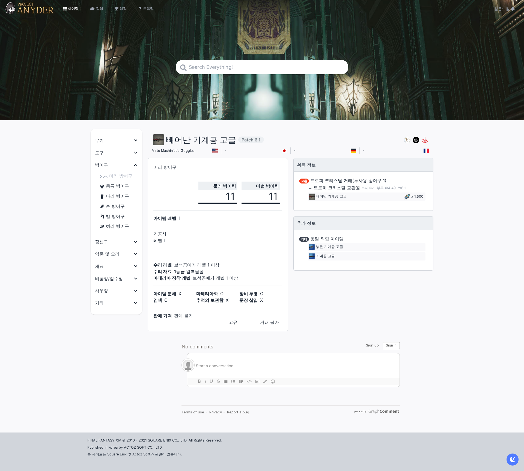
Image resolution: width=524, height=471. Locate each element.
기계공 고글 (325, 256)
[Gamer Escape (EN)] (424, 140)
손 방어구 (115, 206)
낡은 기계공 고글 (329, 247)
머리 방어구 (120, 176)
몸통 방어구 (117, 186)
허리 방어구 (117, 226)
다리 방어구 (117, 196)
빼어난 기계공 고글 (331, 196)
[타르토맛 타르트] (416, 140)
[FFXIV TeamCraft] (407, 140)
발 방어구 (115, 216)
